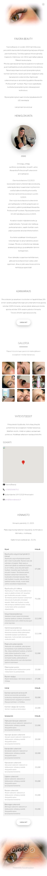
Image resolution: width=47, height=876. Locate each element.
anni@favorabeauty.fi (13, 499)
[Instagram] (19, 850)
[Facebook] (13, 850)
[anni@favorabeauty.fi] (26, 850)
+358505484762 (12, 489)
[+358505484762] (32, 850)
